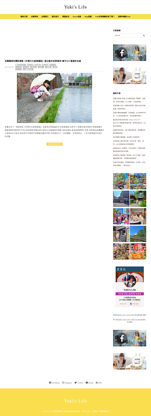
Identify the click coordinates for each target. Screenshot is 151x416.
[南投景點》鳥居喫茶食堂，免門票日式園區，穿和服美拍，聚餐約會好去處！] (138, 199)
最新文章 (24, 16)
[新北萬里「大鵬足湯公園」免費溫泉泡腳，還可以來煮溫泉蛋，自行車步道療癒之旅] (121, 234)
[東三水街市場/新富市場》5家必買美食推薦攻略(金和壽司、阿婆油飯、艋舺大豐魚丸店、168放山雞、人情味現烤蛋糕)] (121, 199)
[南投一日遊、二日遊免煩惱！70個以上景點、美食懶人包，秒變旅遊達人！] (138, 181)
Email (90, 383)
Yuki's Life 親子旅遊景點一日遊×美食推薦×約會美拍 (63, 411)
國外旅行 (55, 16)
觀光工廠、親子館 (51, 67)
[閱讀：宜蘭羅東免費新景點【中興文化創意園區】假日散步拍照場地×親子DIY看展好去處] (54, 122)
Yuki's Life (75, 6)
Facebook (56, 383)
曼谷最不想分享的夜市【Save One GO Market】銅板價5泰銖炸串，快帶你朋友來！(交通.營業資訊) (129, 123)
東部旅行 (26, 67)
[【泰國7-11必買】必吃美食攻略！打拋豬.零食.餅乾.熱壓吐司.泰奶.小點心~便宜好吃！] (138, 251)
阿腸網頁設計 (104, 411)
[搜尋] (144, 35)
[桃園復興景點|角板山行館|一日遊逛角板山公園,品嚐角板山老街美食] (138, 234)
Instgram (68, 383)
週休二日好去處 (28, 69)
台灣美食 (34, 16)
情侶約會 (18, 67)
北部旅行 (30, 65)
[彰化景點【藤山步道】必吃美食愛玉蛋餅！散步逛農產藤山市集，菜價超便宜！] (121, 181)
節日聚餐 (33, 67)
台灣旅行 (45, 16)
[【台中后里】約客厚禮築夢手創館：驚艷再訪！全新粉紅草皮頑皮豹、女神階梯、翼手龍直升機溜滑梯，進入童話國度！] (121, 216)
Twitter (80, 383)
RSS (100, 383)
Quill (88, 411)
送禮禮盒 (18, 69)
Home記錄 (77, 16)
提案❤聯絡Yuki (124, 16)
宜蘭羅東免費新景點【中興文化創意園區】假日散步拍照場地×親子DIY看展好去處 (43, 61)
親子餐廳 (41, 67)
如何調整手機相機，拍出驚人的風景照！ (127, 137)
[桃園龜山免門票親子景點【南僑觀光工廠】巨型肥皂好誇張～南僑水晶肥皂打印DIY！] (138, 216)
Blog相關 (88, 16)
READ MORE (54, 144)
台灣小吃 (38, 65)
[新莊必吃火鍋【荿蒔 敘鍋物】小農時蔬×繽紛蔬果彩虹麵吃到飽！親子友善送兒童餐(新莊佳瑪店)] (121, 251)
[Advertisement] (54, 40)
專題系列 (65, 16)
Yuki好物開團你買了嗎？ (105, 16)
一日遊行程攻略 (21, 65)
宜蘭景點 (53, 65)
